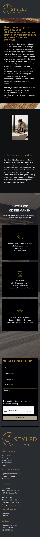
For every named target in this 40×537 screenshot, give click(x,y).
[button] (34, 9)
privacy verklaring (30, 401)
